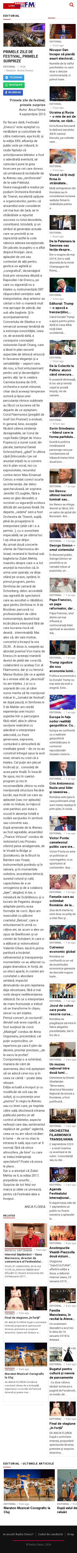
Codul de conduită (50, 1534)
